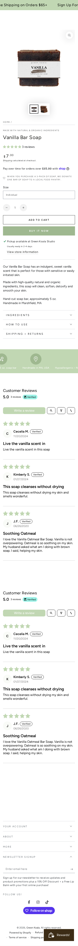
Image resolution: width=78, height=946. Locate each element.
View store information (22, 252)
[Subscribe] (72, 869)
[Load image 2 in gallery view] (44, 109)
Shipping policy (39, 937)
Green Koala (33, 927)
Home (6, 122)
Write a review (24, 410)
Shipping (7, 160)
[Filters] (61, 410)
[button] (12, 147)
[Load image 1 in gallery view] (34, 109)
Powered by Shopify (20, 932)
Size (6, 187)
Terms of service (18, 937)
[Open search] (51, 410)
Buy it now (39, 231)
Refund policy (42, 932)
